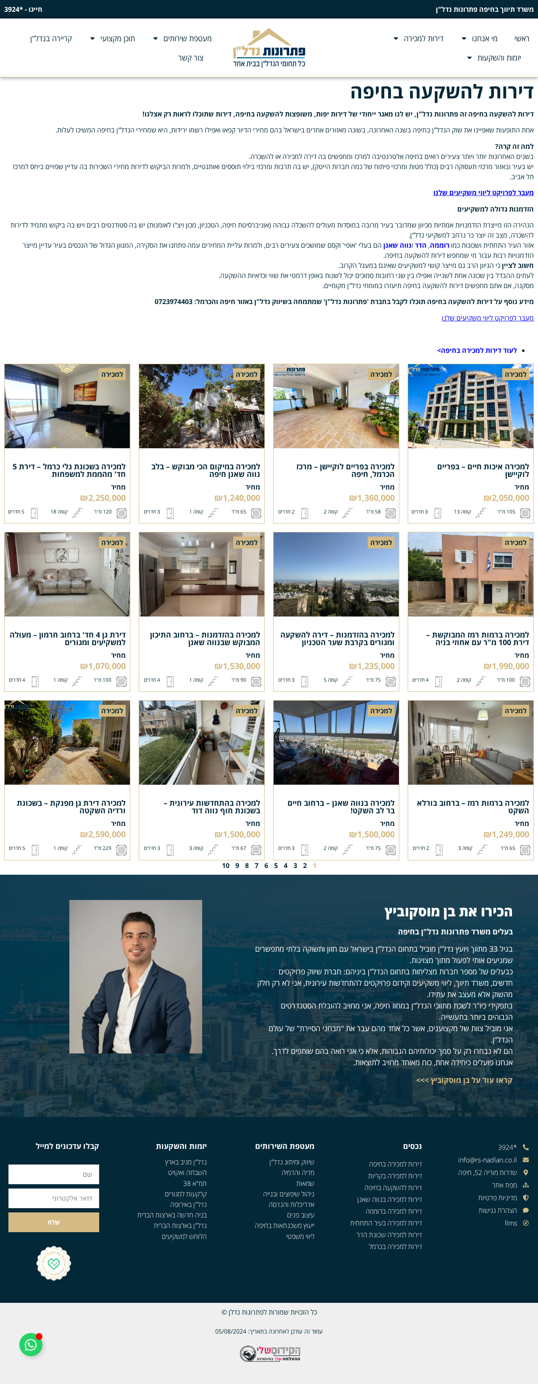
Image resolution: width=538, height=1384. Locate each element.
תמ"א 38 (195, 1183)
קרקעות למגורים (186, 1194)
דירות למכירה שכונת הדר (389, 1234)
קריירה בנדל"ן (51, 38)
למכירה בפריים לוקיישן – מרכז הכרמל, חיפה (345, 470)
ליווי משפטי (300, 1236)
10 (225, 865)
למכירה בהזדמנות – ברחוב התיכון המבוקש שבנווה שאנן (205, 638)
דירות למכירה (423, 38)
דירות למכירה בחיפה (395, 1164)
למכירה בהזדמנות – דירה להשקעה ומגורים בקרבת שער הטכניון (337, 638)
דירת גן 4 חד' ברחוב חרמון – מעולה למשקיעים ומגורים (68, 638)
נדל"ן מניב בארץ (186, 1162)
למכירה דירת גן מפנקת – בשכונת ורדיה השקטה (71, 806)
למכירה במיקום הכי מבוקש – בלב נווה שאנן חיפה (205, 470)
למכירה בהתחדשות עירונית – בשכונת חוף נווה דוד (212, 806)
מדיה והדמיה (298, 1172)
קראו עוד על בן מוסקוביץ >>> (464, 1080)
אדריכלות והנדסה (291, 1204)
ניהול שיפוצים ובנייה (288, 1194)
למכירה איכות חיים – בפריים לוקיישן (483, 470)
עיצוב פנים (300, 1215)
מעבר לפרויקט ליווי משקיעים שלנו (488, 318)
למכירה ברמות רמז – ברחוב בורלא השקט (473, 806)
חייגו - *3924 (23, 9)
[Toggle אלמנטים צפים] (30, 1344)
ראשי (522, 38)
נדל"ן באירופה (188, 1204)
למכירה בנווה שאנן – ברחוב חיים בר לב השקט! (341, 806)
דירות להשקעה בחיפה (393, 1187)
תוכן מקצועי (117, 38)
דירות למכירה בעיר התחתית (386, 1223)
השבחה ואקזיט (187, 1172)
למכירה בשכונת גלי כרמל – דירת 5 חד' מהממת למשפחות (69, 470)
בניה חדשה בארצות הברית (172, 1215)
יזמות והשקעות (499, 58)
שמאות (305, 1183)
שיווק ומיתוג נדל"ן (291, 1162)
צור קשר (190, 58)
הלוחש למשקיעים (184, 1236)
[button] (515, 374)
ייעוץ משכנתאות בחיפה (284, 1225)
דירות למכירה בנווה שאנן (389, 1199)
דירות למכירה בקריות (395, 1175)
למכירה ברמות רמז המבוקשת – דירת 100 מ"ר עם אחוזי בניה (477, 638)
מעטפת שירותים (188, 38)
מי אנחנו (485, 38)
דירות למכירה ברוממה (394, 1211)
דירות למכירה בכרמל (395, 1246)
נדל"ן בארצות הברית (180, 1225)
